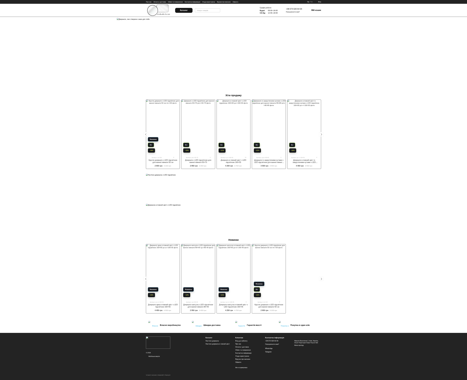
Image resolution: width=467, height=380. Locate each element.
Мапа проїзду (299, 345)
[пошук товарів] (218, 10)
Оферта (235, 2)
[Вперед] (321, 134)
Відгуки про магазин (224, 2)
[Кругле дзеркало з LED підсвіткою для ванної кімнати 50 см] (163, 127)
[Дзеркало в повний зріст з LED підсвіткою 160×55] (233, 127)
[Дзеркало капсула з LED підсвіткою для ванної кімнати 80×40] (198, 271)
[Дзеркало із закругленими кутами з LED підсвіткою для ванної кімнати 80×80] (269, 127)
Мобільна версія (154, 356)
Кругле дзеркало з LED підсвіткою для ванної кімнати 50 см (163, 161)
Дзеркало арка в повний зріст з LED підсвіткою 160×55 (163, 306)
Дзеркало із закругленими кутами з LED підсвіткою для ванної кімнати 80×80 (268, 162)
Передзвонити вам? (293, 12)
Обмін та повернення (175, 2)
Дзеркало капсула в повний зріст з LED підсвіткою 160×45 (233, 306)
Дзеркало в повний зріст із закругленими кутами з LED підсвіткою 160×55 (304, 162)
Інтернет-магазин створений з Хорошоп (158, 375)
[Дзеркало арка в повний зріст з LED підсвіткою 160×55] (163, 271)
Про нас (149, 2)
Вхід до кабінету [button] (241, 341)
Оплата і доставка (159, 2)
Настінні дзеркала (212, 341)
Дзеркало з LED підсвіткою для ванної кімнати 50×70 (198, 161)
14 (245, 157)
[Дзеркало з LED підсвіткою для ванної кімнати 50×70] (198, 127)
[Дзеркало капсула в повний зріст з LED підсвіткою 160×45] (233, 271)
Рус (311, 2)
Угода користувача (208, 2)
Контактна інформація (192, 2)
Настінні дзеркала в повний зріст (218, 344)
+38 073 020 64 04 (294, 9)
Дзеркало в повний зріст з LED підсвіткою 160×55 (233, 161)
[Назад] (146, 134)
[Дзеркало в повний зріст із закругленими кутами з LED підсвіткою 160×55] (304, 127)
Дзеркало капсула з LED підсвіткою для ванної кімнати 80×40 (198, 306)
